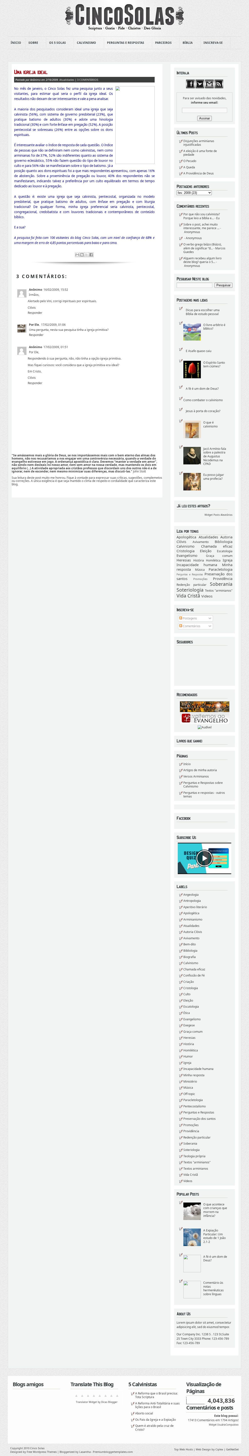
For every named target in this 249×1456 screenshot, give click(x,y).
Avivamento (201, 542)
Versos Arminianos (196, 776)
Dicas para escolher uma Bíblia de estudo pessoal (203, 312)
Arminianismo (192, 919)
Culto (186, 994)
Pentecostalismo (194, 1106)
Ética (186, 1013)
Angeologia (191, 895)
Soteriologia (190, 590)
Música (200, 570)
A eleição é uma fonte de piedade (200, 153)
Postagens (189, 618)
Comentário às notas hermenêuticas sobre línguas (213, 1288)
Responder (35, 313)
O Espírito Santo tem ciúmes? (214, 365)
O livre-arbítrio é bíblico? (214, 327)
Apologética (186, 537)
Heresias (184, 560)
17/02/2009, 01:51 (56, 347)
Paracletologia (220, 569)
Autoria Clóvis (192, 932)
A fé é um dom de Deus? (202, 389)
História (198, 560)
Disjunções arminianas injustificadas (198, 143)
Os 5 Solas (56, 43)
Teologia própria (194, 1156)
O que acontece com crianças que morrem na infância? (215, 1210)
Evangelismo (187, 555)
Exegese (189, 1025)
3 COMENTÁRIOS (87, 79)
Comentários (191, 626)
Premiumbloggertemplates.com (113, 1452)
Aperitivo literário (195, 907)
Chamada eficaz (217, 546)
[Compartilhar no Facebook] (91, 254)
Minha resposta (194, 1075)
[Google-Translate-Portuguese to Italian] (94, 1397)
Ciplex (219, 1449)
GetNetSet (232, 1449)
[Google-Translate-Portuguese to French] (82, 1397)
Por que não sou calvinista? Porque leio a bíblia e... (201, 216)
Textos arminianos (195, 1169)
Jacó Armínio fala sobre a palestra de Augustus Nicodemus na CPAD (214, 456)
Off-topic (189, 1094)
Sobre (32, 43)
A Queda (189, 167)
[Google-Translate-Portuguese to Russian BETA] (111, 1397)
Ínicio (16, 43)
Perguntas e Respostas (124, 43)
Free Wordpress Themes (42, 1452)
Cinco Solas (37, 1448)
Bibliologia (223, 541)
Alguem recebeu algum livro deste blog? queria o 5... (202, 260)
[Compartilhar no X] (86, 254)
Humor (188, 1056)
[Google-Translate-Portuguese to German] (88, 1397)
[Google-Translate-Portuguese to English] (105, 1397)
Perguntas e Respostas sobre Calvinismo (203, 785)
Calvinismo (85, 43)
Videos (207, 596)
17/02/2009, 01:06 (53, 325)
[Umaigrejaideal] (84, 72)
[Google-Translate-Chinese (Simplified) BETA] (76, 1397)
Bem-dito (189, 944)
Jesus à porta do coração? (203, 411)
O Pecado (189, 161)
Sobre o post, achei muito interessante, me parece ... (201, 226)
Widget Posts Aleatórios (218, 514)
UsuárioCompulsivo (228, 1424)
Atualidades (208, 537)
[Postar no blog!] (82, 254)
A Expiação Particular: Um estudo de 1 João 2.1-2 (214, 1236)
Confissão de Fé (194, 975)
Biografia (189, 957)
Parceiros (162, 43)
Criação (188, 982)
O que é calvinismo (210, 424)
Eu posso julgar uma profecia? (213, 477)
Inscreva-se (212, 43)
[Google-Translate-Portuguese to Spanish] (117, 1397)
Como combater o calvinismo (203, 400)
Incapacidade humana (197, 564)
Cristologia (186, 551)
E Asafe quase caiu (198, 351)
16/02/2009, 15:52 (56, 290)
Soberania (221, 584)
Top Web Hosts (183, 1449)
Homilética (213, 560)
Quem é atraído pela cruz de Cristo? (154, 1428)
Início (187, 764)
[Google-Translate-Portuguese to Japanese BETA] (100, 1397)
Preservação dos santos (199, 1119)
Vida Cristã (188, 595)
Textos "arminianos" (218, 590)
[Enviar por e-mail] (77, 254)
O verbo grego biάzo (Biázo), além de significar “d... (202, 246)
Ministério (190, 1081)
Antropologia (192, 901)
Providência (222, 578)
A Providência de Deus (198, 173)
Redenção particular (191, 585)
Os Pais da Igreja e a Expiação (155, 1420)
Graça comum (219, 556)
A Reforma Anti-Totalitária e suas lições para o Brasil (157, 1405)
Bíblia (186, 43)
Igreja (227, 560)
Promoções (200, 579)
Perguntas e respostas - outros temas (204, 795)
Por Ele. (34, 325)
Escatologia (224, 551)
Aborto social (144, 1413)
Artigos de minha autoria (200, 770)
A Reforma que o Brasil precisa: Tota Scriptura (156, 1395)
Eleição (206, 551)
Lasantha (85, 1452)
